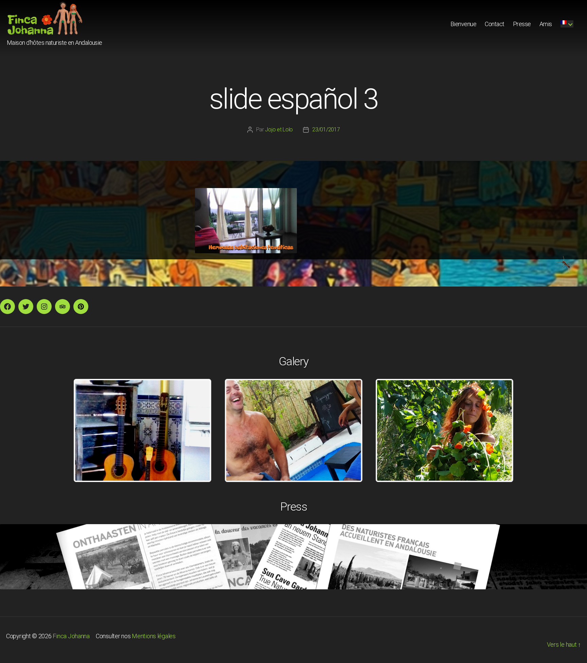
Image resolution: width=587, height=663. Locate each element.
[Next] (499, 430)
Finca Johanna (71, 636)
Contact (494, 23)
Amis (545, 23)
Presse (522, 23)
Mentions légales (154, 636)
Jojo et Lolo (279, 129)
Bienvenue (463, 23)
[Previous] (87, 430)
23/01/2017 (326, 129)
